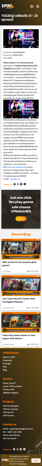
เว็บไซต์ (9, 167)
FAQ (5, 366)
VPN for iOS (8, 412)
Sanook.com (15, 179)
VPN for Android (10, 409)
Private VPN (8, 389)
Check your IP (9, 383)
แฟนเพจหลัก (21, 167)
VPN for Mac (8, 415)
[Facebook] (14, 184)
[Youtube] (20, 184)
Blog (5, 369)
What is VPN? (9, 357)
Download (7, 360)
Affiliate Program (10, 392)
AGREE (36, 460)
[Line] (24, 184)
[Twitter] (17, 184)
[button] (32, 6)
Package (7, 363)
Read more (23, 464)
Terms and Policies (11, 435)
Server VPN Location (12, 386)
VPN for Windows (10, 405)
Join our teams (9, 438)
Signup (21, 218)
